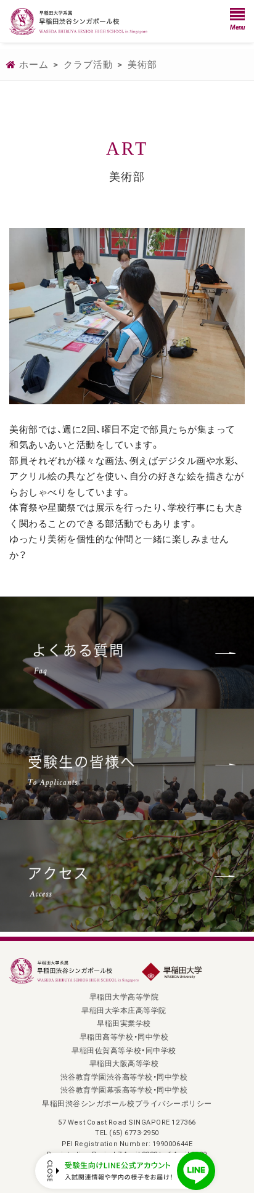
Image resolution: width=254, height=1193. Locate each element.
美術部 (142, 64)
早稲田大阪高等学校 (124, 1063)
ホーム (34, 64)
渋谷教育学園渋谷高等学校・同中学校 (124, 1076)
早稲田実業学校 (124, 1022)
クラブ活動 (88, 64)
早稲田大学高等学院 (124, 996)
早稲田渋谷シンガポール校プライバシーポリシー (126, 1103)
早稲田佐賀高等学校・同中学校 (124, 1050)
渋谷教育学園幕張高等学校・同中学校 (124, 1089)
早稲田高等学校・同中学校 (124, 1036)
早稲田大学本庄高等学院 (123, 1010)
